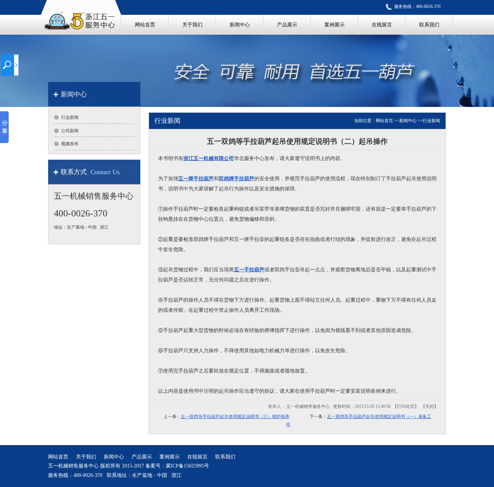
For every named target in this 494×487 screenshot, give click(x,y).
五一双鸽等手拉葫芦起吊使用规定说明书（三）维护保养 (235, 416)
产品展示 (142, 457)
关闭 (429, 406)
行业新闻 (431, 120)
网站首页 (384, 120)
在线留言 (197, 457)
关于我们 (86, 457)
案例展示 (169, 457)
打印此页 (405, 406)
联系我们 (225, 457)
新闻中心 (408, 120)
